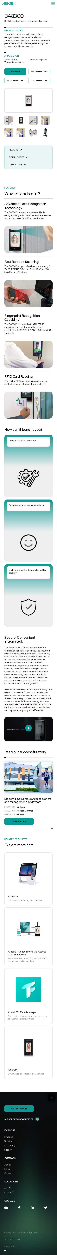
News (7, 1169)
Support (8, 1150)
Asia (7, 1188)
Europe (8, 1192)
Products (8, 1137)
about (7, 1164)
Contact (8, 1173)
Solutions (8, 1141)
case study (9, 1145)
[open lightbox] (28, 100)
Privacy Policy (9, 1246)
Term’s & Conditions (12, 1239)
